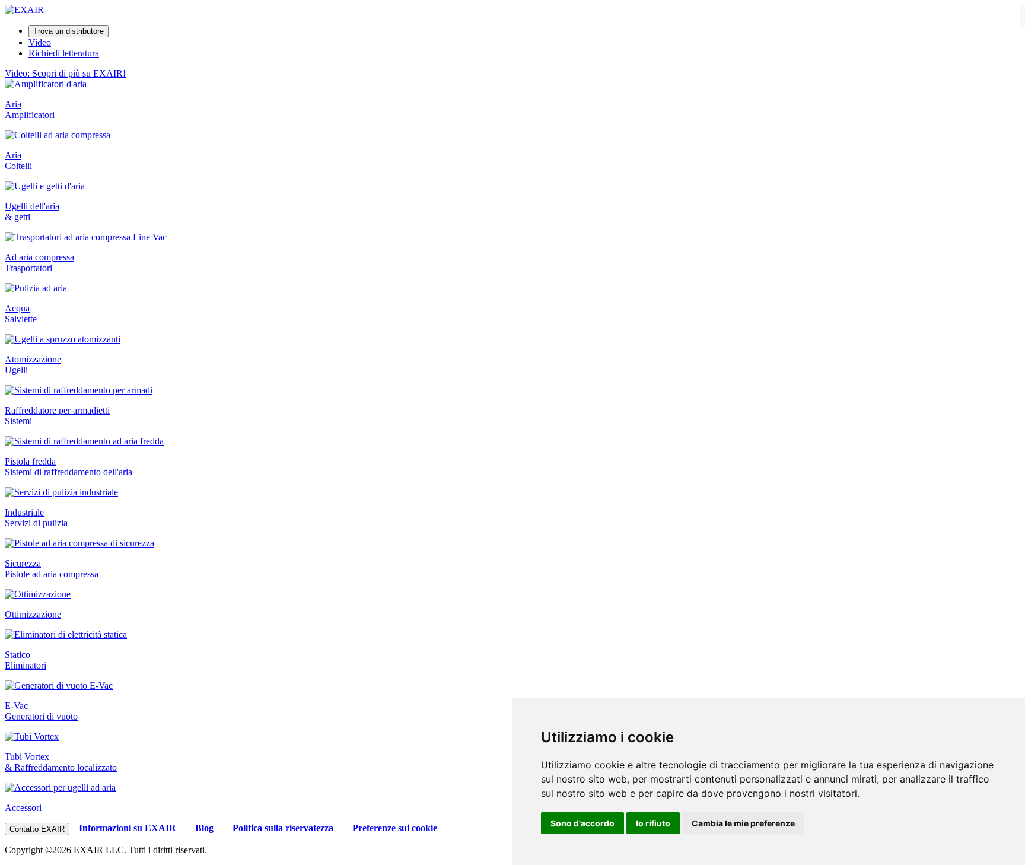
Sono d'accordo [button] (582, 823)
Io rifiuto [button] (653, 823)
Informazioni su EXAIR (127, 828)
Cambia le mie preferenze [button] (743, 823)
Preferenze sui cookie (394, 828)
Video (39, 42)
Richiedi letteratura (63, 53)
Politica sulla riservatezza (283, 828)
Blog (204, 828)
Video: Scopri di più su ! (65, 73)
